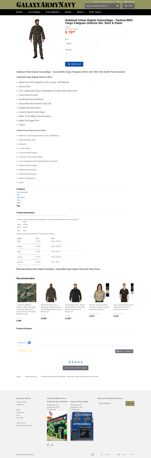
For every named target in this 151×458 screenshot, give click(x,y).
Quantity (68, 50)
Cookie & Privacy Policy (24, 425)
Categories (20, 404)
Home (19, 376)
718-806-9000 (74, 409)
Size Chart (20, 418)
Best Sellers (21, 197)
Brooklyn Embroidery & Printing (79, 401)
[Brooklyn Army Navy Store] (57, 440)
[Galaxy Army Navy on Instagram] (52, 445)
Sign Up (130, 403)
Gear (68, 12)
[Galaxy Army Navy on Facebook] (48, 445)
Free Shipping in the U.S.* (108, 1)
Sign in (119, 1)
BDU (18, 195)
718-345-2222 (51, 409)
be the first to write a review (76, 368)
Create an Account (129, 1)
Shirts (19, 203)
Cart (130, 6)
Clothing (34, 12)
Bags (80, 12)
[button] (124, 351)
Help (18, 415)
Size (66, 39)
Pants (19, 200)
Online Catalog (21, 402)
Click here (34, 234)
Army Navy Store (22, 192)
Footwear (52, 12)
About (18, 410)
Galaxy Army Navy (28, 454)
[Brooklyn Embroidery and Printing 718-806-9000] (81, 440)
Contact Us (20, 412)
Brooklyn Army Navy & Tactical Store (57, 401)
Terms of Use (21, 423)
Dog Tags (95, 12)
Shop (19, 12)
